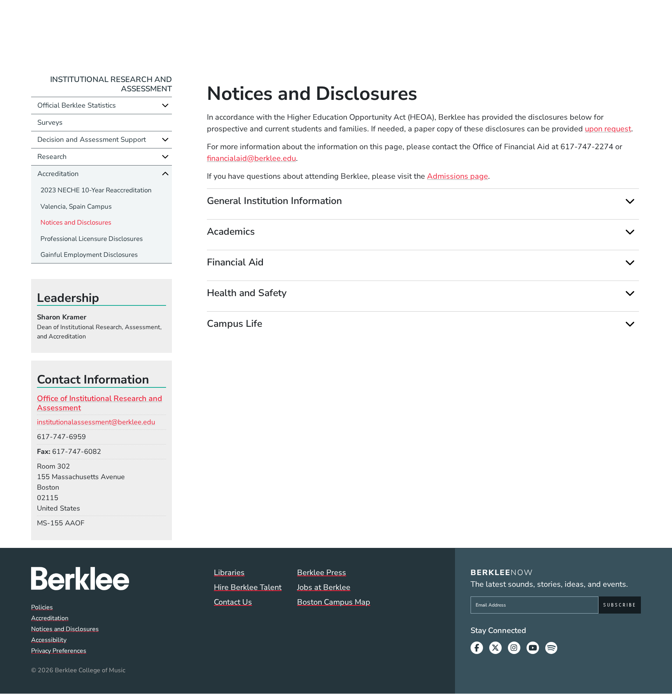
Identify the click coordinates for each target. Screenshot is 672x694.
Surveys (50, 122)
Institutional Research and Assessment (111, 84)
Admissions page (457, 176)
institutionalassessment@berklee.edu (96, 422)
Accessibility (48, 640)
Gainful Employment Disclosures (89, 254)
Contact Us (233, 602)
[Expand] (630, 201)
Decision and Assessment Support (91, 139)
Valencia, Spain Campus (76, 206)
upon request (608, 129)
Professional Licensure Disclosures (91, 238)
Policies (42, 607)
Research (51, 156)
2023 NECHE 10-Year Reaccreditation (96, 190)
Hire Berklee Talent (248, 587)
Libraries (229, 572)
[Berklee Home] (80, 578)
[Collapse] (165, 173)
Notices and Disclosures (75, 222)
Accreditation (58, 173)
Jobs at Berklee (323, 587)
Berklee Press (321, 572)
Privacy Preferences (58, 651)
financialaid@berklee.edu (251, 158)
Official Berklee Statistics (76, 105)
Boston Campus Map (333, 602)
